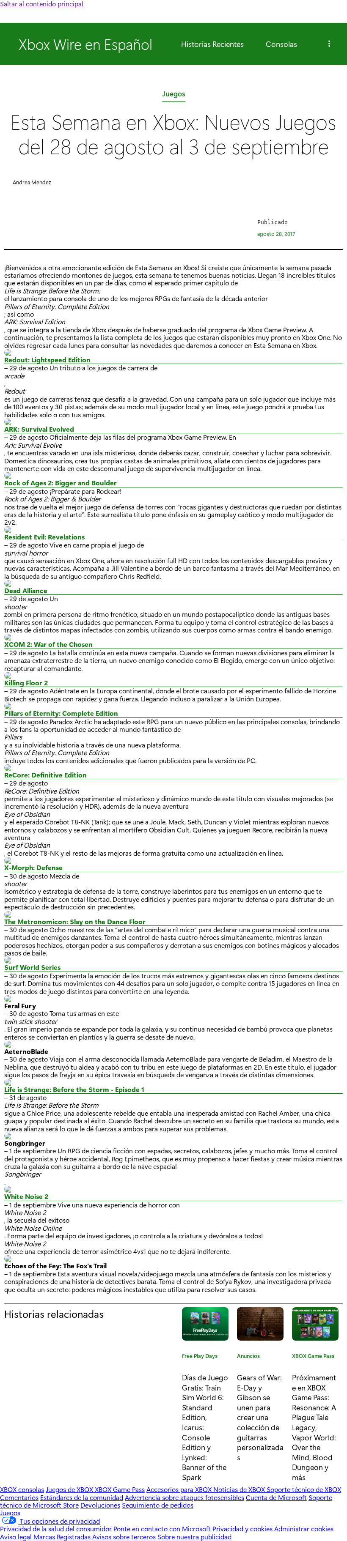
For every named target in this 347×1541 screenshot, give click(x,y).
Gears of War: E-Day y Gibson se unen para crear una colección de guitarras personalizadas (260, 1417)
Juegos (173, 95)
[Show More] (329, 44)
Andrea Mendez (32, 182)
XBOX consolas (22, 1489)
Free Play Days (200, 1357)
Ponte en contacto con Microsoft (162, 1528)
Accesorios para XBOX (179, 1489)
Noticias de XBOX (240, 1489)
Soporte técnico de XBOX (304, 1489)
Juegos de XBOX (70, 1489)
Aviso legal (16, 1536)
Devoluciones (100, 1504)
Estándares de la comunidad (81, 1497)
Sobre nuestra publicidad (194, 1536)
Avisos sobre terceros (124, 1536)
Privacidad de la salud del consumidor (56, 1528)
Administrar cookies (303, 1528)
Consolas (281, 44)
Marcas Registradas (62, 1536)
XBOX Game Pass (313, 1357)
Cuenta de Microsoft (276, 1497)
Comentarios (19, 1497)
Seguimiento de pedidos (157, 1504)
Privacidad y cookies (242, 1528)
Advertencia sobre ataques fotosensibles (184, 1497)
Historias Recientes (212, 44)
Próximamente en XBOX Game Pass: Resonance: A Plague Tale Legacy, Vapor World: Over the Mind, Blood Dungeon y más (314, 1427)
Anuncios (248, 1357)
